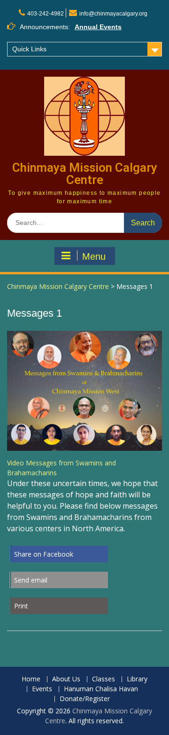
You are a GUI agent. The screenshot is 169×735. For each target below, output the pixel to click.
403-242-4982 (45, 13)
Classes (103, 679)
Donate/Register (85, 699)
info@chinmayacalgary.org (113, 13)
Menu (94, 256)
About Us (66, 679)
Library (137, 679)
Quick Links (29, 49)
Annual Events (98, 27)
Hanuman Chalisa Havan (101, 689)
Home (31, 679)
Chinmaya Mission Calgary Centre (84, 173)
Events (42, 689)
